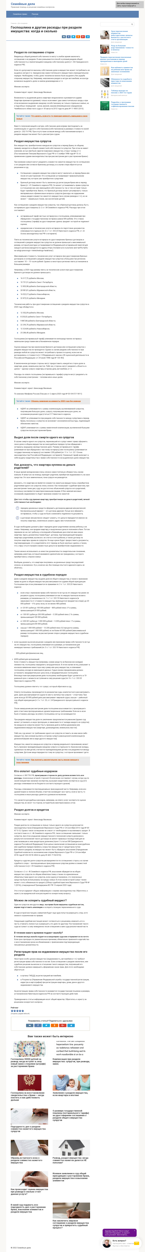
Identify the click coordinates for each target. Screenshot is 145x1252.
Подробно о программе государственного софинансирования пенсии (122, 104)
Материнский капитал (119, 95)
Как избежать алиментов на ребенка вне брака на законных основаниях (122, 70)
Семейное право (20, 14)
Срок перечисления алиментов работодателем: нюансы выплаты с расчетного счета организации (121, 35)
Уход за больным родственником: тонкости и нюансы (122, 48)
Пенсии (35, 14)
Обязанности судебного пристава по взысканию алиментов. (121, 81)
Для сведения (116, 42)
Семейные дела (23, 4)
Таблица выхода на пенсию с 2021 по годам (121, 92)
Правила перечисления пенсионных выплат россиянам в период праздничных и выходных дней (115, 59)
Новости (114, 52)
